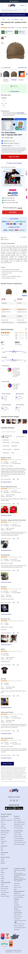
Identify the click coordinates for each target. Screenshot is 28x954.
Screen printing (15, 442)
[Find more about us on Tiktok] (17, 800)
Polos (2, 822)
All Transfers (17, 818)
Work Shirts (4, 828)
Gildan (2, 884)
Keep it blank (6, 452)
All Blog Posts (17, 910)
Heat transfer (6, 445)
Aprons (2, 861)
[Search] (25, 10)
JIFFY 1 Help (17, 887)
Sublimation (16, 449)
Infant (2, 880)
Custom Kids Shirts (18, 840)
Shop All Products (5, 896)
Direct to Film (6, 442)
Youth (2, 876)
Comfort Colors (4, 888)
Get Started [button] (12, 212)
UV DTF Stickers (18, 826)
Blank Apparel (4, 816)
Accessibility (17, 918)
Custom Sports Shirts (19, 844)
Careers (16, 903)
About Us (16, 901)
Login (22, 5)
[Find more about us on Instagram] (14, 800)
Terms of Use (17, 951)
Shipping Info (17, 893)
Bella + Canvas (4, 886)
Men (2, 874)
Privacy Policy (17, 914)
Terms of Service (18, 916)
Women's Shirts (5, 832)
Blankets (3, 863)
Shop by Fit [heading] (4, 868)
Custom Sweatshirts (19, 838)
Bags (2, 849)
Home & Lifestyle (5, 857)
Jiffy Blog (16, 908)
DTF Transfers (17, 820)
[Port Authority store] (18, 27)
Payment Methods (18, 897)
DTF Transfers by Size (19, 822)
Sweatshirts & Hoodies (6, 820)
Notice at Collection (19, 925)
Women (3, 872)
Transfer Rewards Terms (20, 920)
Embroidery (14, 445)
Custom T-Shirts (18, 834)
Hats (2, 848)
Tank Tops (3, 824)
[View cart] (25, 5)
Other (12, 452)
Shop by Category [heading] (6, 814)
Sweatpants (4, 841)
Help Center (17, 883)
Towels (2, 859)
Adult (2, 870)
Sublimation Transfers (19, 824)
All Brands (3, 894)
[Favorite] (5, 37)
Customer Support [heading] (19, 868)
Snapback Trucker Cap (21, 311)
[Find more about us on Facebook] (11, 800)
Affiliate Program (18, 907)
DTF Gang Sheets (18, 828)
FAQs (15, 889)
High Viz (3, 854)
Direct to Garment (7, 449)
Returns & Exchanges (19, 895)
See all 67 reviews (7, 763)
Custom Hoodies (18, 836)
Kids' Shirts (3, 834)
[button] (2, 5)
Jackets (3, 826)
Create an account (5, 152)
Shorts (2, 843)
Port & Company (20, 112)
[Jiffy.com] (12, 5)
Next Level (3, 890)
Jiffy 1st (25, 295)
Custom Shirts (17, 832)
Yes (14, 479)
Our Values (16, 905)
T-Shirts (3, 818)
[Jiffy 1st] (25, 291)
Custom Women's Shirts (20, 842)
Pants (2, 839)
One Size (3, 98)
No (18, 479)
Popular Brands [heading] (5, 882)
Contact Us (16, 885)
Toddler (3, 878)
